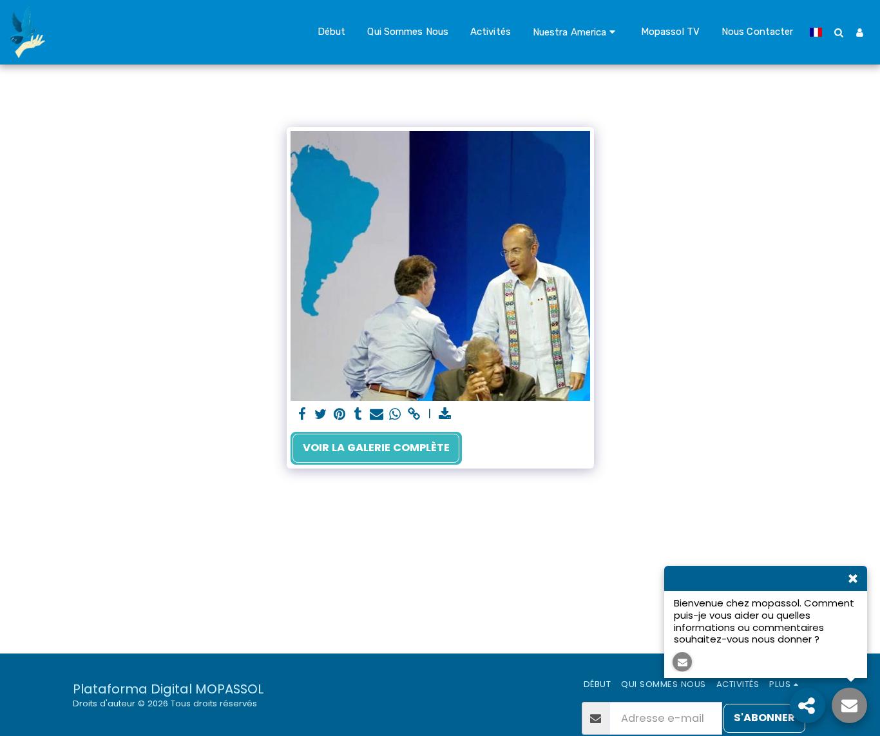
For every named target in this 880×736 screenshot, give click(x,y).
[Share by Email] (376, 414)
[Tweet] (321, 414)
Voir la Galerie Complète (376, 447)
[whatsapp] (395, 414)
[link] (414, 414)
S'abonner (764, 717)
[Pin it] (340, 414)
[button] (575, 32)
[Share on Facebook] (302, 414)
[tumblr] (358, 414)
